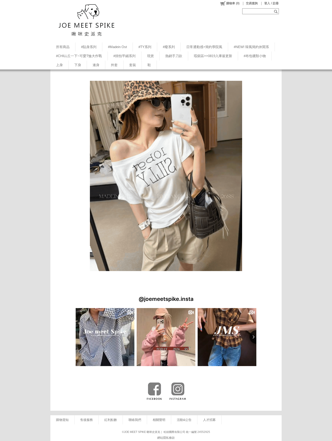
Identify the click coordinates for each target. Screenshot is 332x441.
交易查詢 (252, 3)
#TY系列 (144, 47)
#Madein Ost (117, 47)
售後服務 (86, 420)
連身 (96, 65)
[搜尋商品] (276, 11)
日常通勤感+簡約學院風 (204, 47)
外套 (114, 65)
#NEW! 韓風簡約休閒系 (251, 47)
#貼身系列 (88, 47)
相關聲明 (159, 420)
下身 (77, 65)
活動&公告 (184, 420)
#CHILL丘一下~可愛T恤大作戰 (79, 56)
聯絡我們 (135, 420)
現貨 (150, 56)
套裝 (132, 65)
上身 (59, 65)
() (232, 3)
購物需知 (62, 420)
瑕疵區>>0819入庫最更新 (213, 56)
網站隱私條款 (166, 437)
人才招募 (209, 420)
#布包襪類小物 (255, 56)
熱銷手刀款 (173, 56)
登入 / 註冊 (271, 3)
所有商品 (63, 47)
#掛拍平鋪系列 (124, 56)
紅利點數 (110, 420)
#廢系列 (169, 47)
